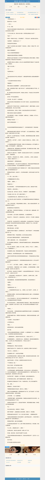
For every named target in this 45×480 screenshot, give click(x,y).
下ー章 (34, 454)
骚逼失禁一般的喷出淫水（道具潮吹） (22, 1)
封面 (26, 454)
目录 (18, 454)
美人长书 (7, 462)
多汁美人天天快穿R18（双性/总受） (12, 14)
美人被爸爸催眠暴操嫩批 (21, 14)
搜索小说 (24, 478)
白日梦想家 (19, 462)
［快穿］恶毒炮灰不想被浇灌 (33, 14)
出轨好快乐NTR (19, 460)
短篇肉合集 (30, 460)
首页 (16, 478)
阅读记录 (20, 478)
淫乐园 (29, 462)
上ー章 (10, 454)
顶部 (28, 478)
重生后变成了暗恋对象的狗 (11, 460)
